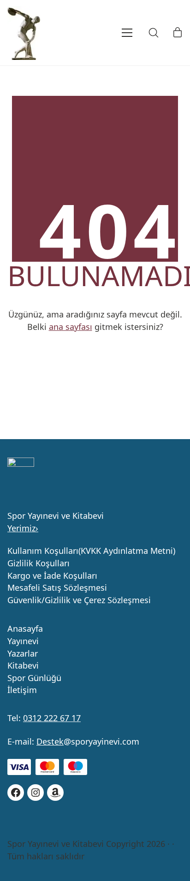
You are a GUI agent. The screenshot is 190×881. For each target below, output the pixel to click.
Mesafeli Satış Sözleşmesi (57, 588)
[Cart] (177, 32)
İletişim (22, 690)
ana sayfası (70, 326)
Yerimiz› (22, 528)
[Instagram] (35, 792)
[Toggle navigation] (115, 32)
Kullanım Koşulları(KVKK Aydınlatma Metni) (91, 551)
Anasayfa (25, 629)
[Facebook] (15, 792)
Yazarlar (22, 654)
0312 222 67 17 (52, 717)
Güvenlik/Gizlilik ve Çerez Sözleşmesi (79, 600)
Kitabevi (23, 666)
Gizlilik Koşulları (38, 563)
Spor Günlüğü (34, 678)
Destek (50, 741)
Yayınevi (23, 641)
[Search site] (153, 33)
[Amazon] (55, 792)
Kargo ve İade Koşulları (52, 576)
